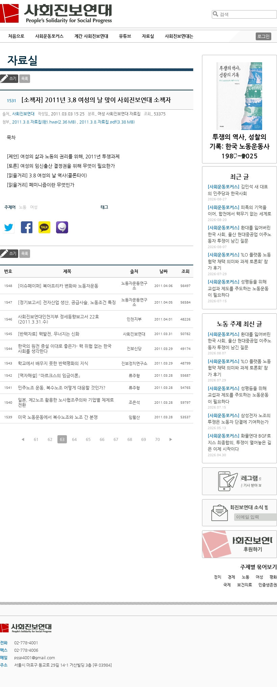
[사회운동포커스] (224, 186)
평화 (273, 577)
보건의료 (244, 584)
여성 (259, 577)
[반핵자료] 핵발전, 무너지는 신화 (48, 333)
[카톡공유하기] (44, 227)
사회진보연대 (56, 14)
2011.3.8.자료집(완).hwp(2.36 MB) (44, 121)
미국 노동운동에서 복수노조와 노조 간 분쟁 (58, 417)
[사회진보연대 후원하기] (239, 544)
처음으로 (16, 36)
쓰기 (12, 78)
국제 (227, 584)
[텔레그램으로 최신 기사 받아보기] (239, 481)
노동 (245, 577)
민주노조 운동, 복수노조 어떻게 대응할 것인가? (61, 387)
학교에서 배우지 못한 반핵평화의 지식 (53, 363)
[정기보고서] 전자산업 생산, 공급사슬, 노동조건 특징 (67, 302)
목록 (24, 78)
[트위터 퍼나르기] (8, 227)
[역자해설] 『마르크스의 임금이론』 (49, 375)
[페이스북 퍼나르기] (26, 227)
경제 (231, 577)
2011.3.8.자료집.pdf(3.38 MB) (107, 121)
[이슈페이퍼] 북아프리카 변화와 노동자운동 (58, 285)
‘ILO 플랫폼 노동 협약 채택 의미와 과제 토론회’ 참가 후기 (239, 261)
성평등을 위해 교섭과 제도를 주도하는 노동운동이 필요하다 (238, 288)
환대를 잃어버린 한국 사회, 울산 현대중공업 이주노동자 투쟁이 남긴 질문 (239, 234)
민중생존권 (267, 584)
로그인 (263, 36)
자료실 (22, 60)
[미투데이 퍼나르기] (62, 227)
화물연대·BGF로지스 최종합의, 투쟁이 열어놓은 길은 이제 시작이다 (239, 442)
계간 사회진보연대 (91, 36)
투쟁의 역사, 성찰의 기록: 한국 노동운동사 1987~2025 (239, 146)
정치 (217, 577)
